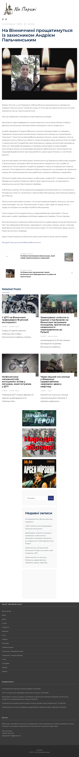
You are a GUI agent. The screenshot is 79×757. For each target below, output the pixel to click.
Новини (17, 326)
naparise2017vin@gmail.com (11, 735)
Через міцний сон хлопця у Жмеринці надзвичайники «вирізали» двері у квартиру (55, 382)
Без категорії (31, 24)
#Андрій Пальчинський (12, 242)
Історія (4, 623)
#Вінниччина (35, 242)
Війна (4, 615)
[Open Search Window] (3, 19)
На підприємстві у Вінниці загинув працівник (17, 688)
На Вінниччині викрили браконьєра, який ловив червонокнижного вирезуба (37, 256)
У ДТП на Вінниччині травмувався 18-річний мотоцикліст (15, 320)
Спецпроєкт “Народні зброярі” (12, 655)
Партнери (5, 643)
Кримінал (11, 326)
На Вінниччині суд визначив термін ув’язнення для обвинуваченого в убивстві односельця (38, 274)
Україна (4, 667)
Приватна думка (7, 647)
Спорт (4, 659)
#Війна (26, 242)
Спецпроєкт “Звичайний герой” (13, 651)
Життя (4, 619)
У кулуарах (5, 663)
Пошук (51, 498)
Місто (4, 635)
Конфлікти (5, 627)
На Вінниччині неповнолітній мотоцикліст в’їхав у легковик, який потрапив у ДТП (16, 382)
